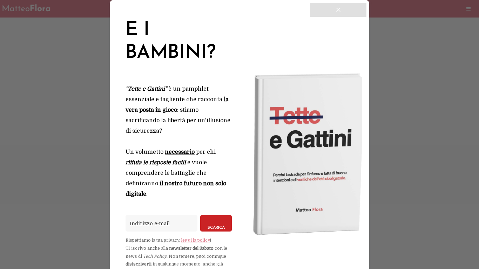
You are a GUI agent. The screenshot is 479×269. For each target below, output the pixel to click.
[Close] (338, 10)
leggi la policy (195, 240)
